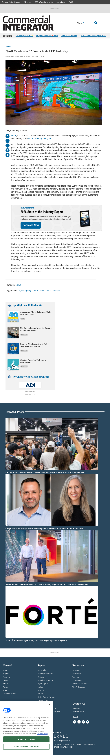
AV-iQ (71, 2)
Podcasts (6, 680)
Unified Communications (46, 697)
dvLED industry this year (39, 138)
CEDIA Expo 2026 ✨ (24, 36)
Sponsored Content (9, 694)
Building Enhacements (46, 674)
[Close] (49, 705)
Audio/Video (42, 670)
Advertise (27, 2)
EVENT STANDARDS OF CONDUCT (69, 745)
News (8, 46)
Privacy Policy (42, 734)
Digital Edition (77, 680)
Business (41, 677)
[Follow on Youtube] (87, 722)
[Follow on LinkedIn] (83, 722)
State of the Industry (79, 684)
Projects (5, 687)
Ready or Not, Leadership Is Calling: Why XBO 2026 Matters (35, 345)
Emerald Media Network (11, 2)
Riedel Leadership (69, 36)
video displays (53, 290)
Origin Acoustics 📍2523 (47, 36)
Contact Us (76, 708)
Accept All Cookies (26, 739)
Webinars (75, 677)
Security (40, 694)
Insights (24, 334)
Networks (41, 690)
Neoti (13, 135)
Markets (40, 687)
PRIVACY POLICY (67, 747)
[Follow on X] (74, 722)
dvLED (36, 290)
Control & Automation (45, 680)
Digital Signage (25, 290)
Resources (6, 677)
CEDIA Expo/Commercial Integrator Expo (50, 2)
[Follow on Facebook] (79, 722)
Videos (5, 690)
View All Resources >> (80, 687)
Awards (5, 684)
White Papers (77, 674)
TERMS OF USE (53, 747)
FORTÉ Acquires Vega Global (93, 36)
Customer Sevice (78, 712)
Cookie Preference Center (26, 747)
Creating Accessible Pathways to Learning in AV (33, 361)
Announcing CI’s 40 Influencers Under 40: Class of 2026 (36, 313)
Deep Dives (76, 670)
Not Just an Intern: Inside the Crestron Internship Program (36, 329)
